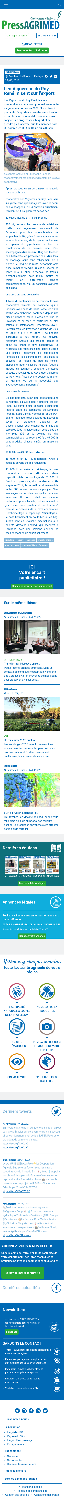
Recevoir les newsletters (21, 1464)
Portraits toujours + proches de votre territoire (47, 1046)
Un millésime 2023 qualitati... (21, 740)
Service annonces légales (21, 1478)
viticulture (9, 540)
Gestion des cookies (17, 1494)
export (20, 540)
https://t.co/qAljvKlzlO (15, 1147)
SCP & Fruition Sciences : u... (21, 812)
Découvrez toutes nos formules (22, 1272)
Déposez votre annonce (32, 936)
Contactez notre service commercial (32, 586)
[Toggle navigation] (5, 4)
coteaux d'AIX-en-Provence (35, 545)
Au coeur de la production (47, 1008)
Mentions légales (32, 1486)
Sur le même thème (20, 603)
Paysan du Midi (16, 1436)
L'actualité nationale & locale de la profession (17, 1010)
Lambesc (31, 540)
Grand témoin (16, 1077)
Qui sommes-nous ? (17, 1419)
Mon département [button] (16, 35)
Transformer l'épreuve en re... (22, 663)
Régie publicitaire (15, 1470)
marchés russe (12, 545)
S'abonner (41, 50)
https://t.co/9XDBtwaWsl (17, 1235)
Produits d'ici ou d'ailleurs (47, 1079)
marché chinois (45, 540)
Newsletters (34, 44)
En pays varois (15, 1444)
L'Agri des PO (15, 1432)
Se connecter (24, 50)
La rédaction (12, 1427)
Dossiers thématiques (17, 1044)
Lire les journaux (47, 35)
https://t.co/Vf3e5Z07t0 (16, 1191)
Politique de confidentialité (32, 1490)
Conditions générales (46, 1494)
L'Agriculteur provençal (20, 1440)
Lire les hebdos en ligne (32, 883)
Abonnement (13, 1450)
